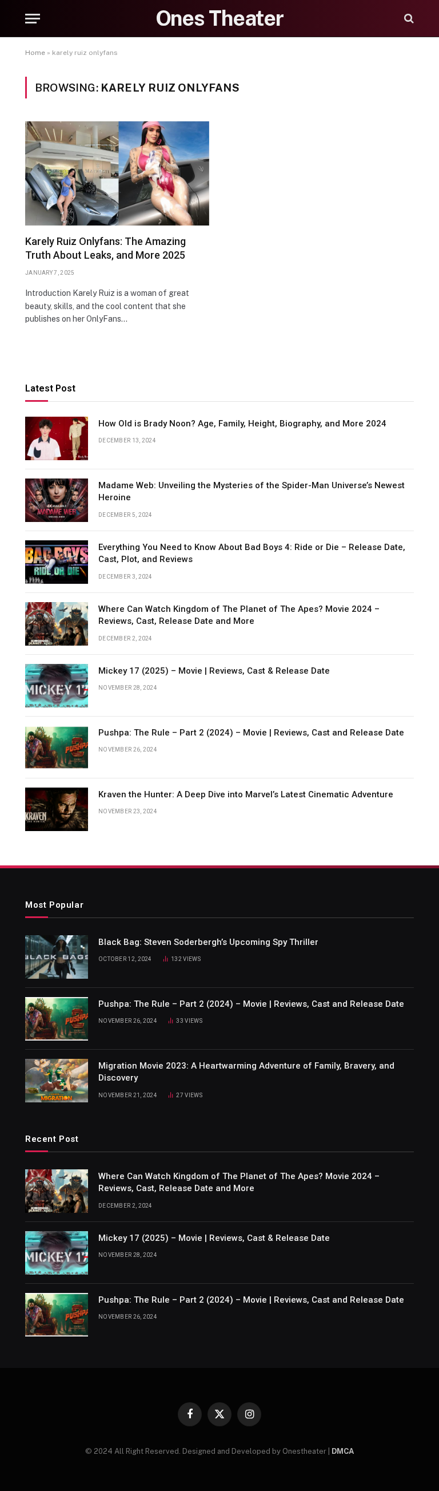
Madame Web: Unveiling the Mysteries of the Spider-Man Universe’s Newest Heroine (251, 491)
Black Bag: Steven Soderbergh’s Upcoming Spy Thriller (208, 942)
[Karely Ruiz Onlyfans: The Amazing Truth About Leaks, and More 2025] (117, 173)
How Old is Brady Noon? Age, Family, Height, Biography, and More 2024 (242, 423)
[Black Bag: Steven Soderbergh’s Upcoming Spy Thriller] (56, 957)
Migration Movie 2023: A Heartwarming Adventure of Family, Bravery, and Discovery (246, 1072)
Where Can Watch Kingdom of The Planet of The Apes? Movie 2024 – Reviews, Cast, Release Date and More (239, 615)
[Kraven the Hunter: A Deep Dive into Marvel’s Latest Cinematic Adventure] (56, 809)
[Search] (408, 18)
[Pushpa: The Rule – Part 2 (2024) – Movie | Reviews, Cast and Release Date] (56, 747)
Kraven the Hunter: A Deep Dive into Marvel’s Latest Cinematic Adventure (245, 794)
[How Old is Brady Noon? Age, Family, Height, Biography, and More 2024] (56, 438)
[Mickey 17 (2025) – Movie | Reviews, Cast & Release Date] (56, 685)
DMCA (343, 1451)
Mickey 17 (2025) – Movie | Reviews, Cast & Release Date (214, 671)
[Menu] (32, 18)
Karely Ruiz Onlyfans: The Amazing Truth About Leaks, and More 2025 (105, 248)
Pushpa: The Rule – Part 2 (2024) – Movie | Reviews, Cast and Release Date (251, 732)
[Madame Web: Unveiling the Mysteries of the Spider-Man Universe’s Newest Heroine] (56, 500)
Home (35, 53)
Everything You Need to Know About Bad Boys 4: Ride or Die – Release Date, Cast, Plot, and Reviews (251, 553)
